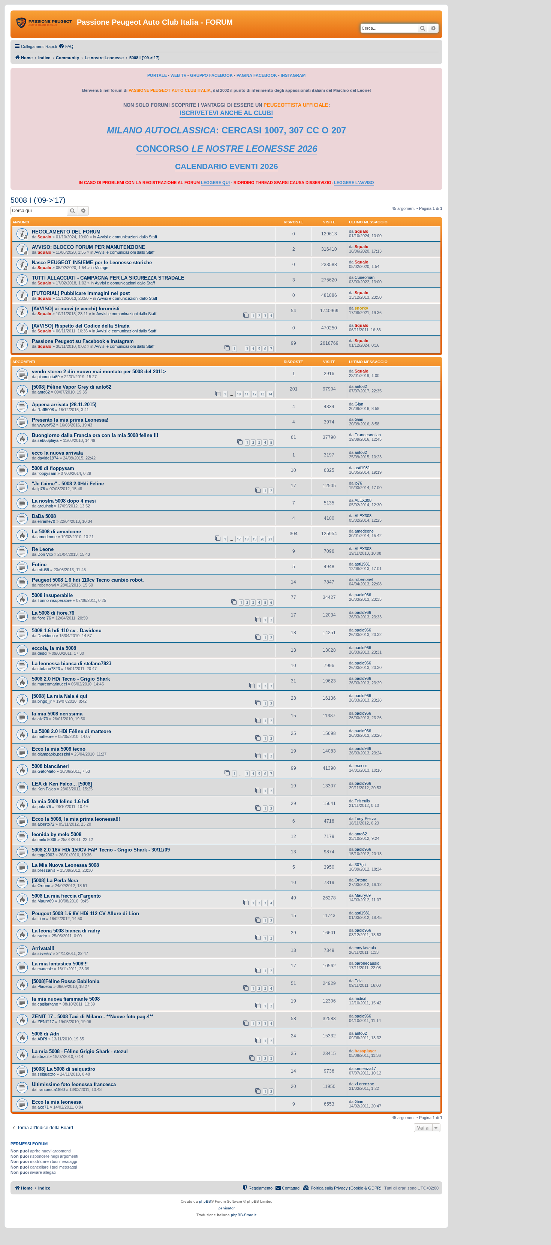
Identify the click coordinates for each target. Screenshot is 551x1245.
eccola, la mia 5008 (54, 648)
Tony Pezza (365, 818)
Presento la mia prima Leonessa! (70, 420)
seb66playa (47, 440)
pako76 (44, 806)
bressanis (46, 870)
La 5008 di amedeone (56, 531)
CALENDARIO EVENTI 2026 (226, 166)
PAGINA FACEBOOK (257, 75)
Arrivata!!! (43, 948)
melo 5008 (46, 839)
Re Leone (43, 549)
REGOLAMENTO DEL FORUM (66, 232)
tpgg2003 (45, 855)
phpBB (205, 1201)
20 (262, 539)
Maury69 (45, 901)
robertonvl (364, 579)
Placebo (44, 986)
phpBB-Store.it (243, 1215)
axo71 (43, 1107)
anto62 (43, 392)
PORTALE (157, 75)
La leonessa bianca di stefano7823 (71, 663)
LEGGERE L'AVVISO (354, 182)
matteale (45, 969)
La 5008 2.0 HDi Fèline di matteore (71, 731)
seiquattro (46, 1074)
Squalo (44, 237)
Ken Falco (46, 789)
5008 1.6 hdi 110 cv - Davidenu (67, 630)
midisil (360, 998)
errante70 (46, 521)
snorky (361, 308)
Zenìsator (226, 1208)
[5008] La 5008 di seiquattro (63, 1069)
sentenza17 (365, 1068)
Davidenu (46, 635)
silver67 (44, 953)
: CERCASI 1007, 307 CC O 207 (226, 130)
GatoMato (46, 771)
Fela (358, 981)
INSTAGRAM (293, 75)
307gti (360, 864)
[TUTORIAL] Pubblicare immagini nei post (81, 293)
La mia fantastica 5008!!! (60, 964)
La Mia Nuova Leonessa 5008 (65, 865)
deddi (42, 653)
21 (270, 539)
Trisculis (362, 801)
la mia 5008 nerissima (57, 714)
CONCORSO (226, 149)
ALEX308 (363, 500)
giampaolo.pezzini (53, 754)
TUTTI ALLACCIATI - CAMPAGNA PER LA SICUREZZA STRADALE (108, 278)
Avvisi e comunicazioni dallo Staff (127, 237)
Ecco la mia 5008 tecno (58, 749)
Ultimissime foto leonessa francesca (74, 1084)
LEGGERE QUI (215, 182)
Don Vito (45, 554)
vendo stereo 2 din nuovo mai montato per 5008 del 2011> (99, 371)
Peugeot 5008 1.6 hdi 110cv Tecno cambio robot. (88, 580)
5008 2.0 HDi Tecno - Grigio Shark (71, 679)
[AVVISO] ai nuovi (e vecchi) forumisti (76, 308)
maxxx (361, 765)
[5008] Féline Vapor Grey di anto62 (71, 387)
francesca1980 (51, 1089)
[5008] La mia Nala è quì (59, 696)
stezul (42, 1056)
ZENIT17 (45, 1021)
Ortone (43, 885)
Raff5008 (45, 409)
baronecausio (367, 963)
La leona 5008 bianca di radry (66, 931)
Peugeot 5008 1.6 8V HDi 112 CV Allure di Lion (85, 913)
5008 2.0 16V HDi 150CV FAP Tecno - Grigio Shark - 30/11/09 (101, 850)
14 (270, 394)
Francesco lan (368, 434)
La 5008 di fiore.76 (53, 613)
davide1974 (47, 458)
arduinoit (45, 506)
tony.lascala (365, 948)
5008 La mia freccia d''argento (66, 896)
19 (254, 539)
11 (247, 394)
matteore (45, 736)
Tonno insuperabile (54, 600)
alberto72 (45, 824)
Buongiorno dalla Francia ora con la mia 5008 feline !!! (95, 435)
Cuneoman (364, 277)
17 (239, 539)
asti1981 (362, 467)
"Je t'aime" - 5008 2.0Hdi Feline (68, 483)
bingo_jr (44, 701)
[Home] (44, 24)
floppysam (46, 473)
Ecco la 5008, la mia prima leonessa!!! (76, 819)
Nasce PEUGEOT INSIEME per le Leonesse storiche (92, 262)
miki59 (43, 569)
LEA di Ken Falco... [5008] (62, 784)
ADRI (42, 1039)
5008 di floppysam (53, 468)
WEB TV (178, 75)
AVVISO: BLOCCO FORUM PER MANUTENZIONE (88, 247)
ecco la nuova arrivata (57, 453)
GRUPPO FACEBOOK (211, 75)
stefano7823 (48, 668)
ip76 (41, 488)
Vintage (101, 267)
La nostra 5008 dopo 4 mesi (64, 501)
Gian (359, 404)
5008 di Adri (46, 1034)
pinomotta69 (48, 376)
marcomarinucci (52, 684)
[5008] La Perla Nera (55, 880)
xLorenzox (364, 1084)
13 (262, 394)
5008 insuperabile (52, 595)
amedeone (47, 536)
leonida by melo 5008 (56, 834)
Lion (41, 918)
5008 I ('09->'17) (38, 200)
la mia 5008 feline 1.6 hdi (61, 801)
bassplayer (365, 1051)
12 (254, 394)
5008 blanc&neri (50, 766)
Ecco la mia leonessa (56, 1102)
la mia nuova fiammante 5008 (66, 999)
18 (247, 539)
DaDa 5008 (44, 516)
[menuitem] (65, 46)
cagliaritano (47, 1004)
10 (239, 394)
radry (42, 936)
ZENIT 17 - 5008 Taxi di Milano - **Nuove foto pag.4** (92, 1016)
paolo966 (363, 595)
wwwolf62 (46, 425)
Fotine (39, 564)
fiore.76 (44, 618)
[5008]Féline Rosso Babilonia (65, 981)
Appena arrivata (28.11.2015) (64, 404)
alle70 (42, 719)
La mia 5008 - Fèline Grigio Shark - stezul (80, 1051)
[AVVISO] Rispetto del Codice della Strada (80, 326)
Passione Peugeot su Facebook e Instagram (83, 341)
